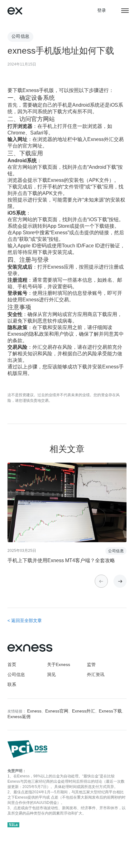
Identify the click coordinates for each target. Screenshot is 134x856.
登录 (101, 10)
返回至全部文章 (26, 621)
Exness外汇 (83, 711)
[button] (120, 581)
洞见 (51, 675)
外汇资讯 (95, 675)
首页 (11, 665)
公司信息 (16, 675)
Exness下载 (110, 711)
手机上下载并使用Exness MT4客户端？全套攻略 (61, 560)
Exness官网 (56, 711)
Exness (34, 711)
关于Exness (58, 665)
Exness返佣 (19, 717)
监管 (91, 665)
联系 (11, 685)
